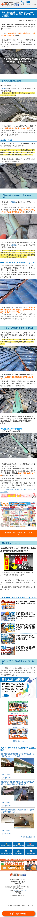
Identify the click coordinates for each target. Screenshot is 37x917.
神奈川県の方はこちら (18, 713)
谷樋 (3, 88)
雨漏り (13, 202)
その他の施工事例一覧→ (28, 837)
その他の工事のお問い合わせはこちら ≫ (19, 534)
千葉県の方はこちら (18, 727)
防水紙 (13, 245)
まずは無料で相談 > (18, 913)
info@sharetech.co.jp (20, 890)
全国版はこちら (18, 741)
